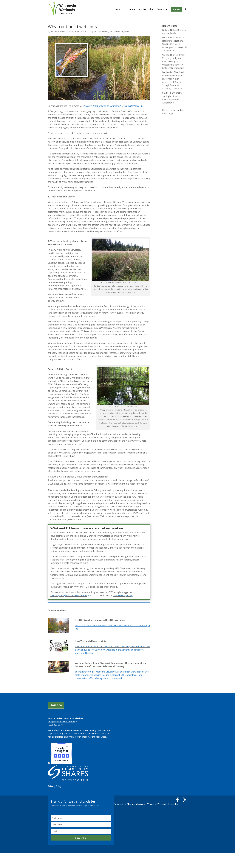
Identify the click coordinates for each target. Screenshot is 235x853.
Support (161, 9)
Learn (130, 9)
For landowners (116, 31)
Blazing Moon (134, 804)
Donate (176, 9)
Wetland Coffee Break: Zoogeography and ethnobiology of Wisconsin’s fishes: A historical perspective (173, 61)
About (118, 9)
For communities (100, 31)
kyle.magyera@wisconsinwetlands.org (69, 595)
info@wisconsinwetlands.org (62, 721)
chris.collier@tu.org (123, 595)
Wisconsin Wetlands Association (64, 31)
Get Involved (145, 9)
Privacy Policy (54, 786)
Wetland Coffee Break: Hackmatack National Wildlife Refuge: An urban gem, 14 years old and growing (174, 44)
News (126, 31)
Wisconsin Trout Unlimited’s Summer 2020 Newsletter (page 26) (113, 105)
